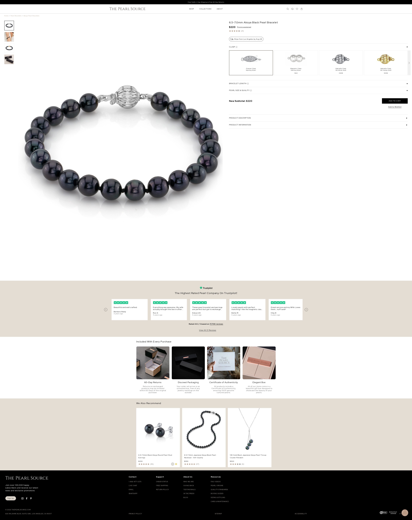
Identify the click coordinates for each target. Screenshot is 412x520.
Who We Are (188, 482)
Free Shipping (162, 486)
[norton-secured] (383, 513)
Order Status (162, 482)
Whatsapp (133, 493)
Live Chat (133, 486)
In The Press (188, 493)
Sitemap (218, 514)
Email (131, 489)
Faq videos (216, 482)
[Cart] (302, 9)
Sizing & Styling (218, 497)
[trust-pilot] (393, 513)
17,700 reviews (216, 324)
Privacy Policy (135, 514)
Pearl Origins (217, 486)
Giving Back (188, 486)
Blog (185, 497)
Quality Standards (219, 489)
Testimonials (189, 489)
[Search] (288, 9)
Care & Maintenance (220, 501)
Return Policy (162, 489)
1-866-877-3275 (135, 482)
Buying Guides (217, 493)
